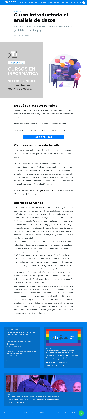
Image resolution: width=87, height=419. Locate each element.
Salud (50, 2)
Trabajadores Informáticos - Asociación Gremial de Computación (22, 412)
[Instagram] (81, 2)
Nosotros (24, 2)
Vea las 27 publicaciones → (15, 361)
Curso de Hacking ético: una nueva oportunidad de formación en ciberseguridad (18, 343)
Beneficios (17, 11)
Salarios (65, 2)
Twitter (67, 412)
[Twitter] (75, 2)
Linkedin (73, 412)
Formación (33, 2)
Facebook (61, 412)
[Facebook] (71, 2)
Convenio (42, 2)
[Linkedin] (78, 2)
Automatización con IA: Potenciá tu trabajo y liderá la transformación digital (21, 333)
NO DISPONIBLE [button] (43, 137)
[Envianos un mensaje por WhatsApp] (81, 413)
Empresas (57, 2)
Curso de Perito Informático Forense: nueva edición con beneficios (21, 352)
